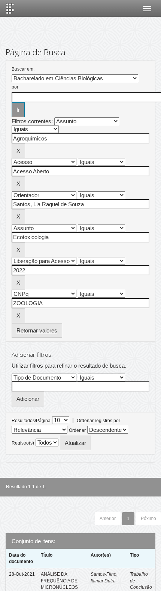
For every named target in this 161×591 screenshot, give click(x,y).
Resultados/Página (31, 420)
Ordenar (77, 430)
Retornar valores (36, 330)
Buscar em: (23, 69)
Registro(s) (23, 443)
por (15, 87)
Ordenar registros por (98, 420)
